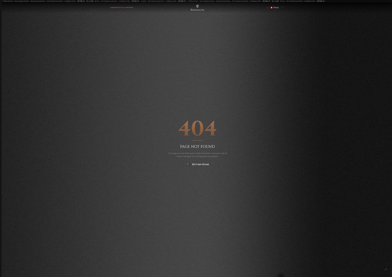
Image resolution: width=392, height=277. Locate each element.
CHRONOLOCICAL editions (121, 8)
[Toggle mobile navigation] (283, 8)
